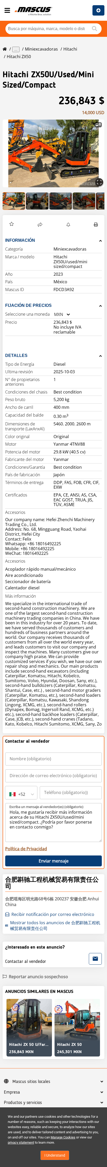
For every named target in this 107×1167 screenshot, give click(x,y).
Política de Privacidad (26, 849)
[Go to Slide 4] (84, 201)
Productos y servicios (23, 1102)
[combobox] (54, 314)
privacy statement (21, 1142)
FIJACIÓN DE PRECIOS (28, 305)
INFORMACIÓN (20, 240)
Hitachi (70, 49)
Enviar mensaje (54, 861)
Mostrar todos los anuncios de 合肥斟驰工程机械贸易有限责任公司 (55, 925)
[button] (53, 153)
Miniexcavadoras (41, 49)
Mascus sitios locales (31, 1081)
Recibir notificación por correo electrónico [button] (52, 914)
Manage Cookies (63, 1137)
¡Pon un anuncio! (98, 10)
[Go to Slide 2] (37, 201)
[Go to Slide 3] (60, 201)
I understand (54, 1155)
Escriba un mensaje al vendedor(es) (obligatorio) (46, 806)
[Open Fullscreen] (99, 182)
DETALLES (16, 355)
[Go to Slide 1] (14, 201)
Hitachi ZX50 (19, 56)
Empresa (12, 1092)
